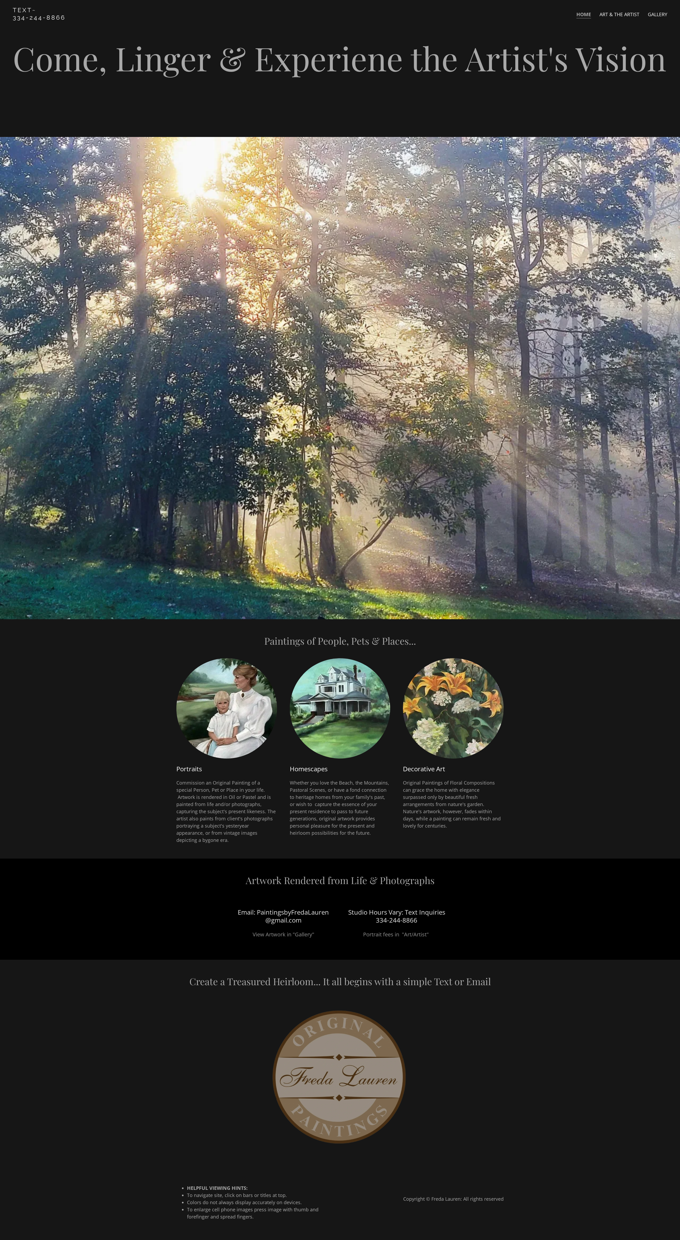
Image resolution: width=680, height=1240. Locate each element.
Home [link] (583, 14)
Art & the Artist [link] (619, 14)
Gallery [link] (657, 14)
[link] (127, 18)
